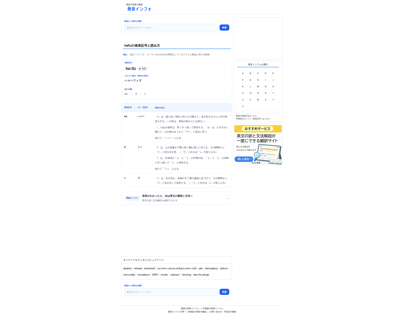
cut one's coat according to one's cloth (177, 268)
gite (201, 268)
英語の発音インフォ (190, 308)
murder (164, 274)
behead (138, 268)
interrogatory (211, 268)
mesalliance (144, 274)
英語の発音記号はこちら (246, 116)
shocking (186, 274)
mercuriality (129, 274)
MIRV (155, 274)
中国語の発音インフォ (213, 308)
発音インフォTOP (176, 312)
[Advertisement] (212, 7)
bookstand (149, 268)
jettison (224, 268)
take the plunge (201, 274)
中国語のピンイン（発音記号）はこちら (253, 119)
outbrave (174, 274)
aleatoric (127, 268)
